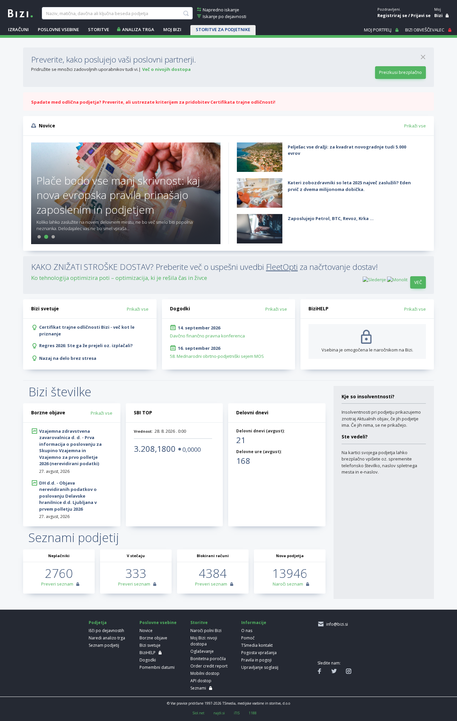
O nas (246, 630)
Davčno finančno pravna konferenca (207, 336)
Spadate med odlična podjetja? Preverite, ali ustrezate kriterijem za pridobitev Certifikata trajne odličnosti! (153, 102)
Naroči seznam (288, 584)
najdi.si (219, 713)
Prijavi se (421, 15)
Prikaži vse (415, 126)
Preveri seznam (57, 584)
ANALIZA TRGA (138, 29)
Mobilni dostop (204, 673)
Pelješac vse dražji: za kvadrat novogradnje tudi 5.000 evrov (347, 150)
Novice (146, 630)
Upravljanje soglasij (259, 667)
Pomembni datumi (157, 667)
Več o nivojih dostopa (166, 69)
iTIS (237, 713)
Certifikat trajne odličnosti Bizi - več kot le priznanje (86, 330)
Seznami (198, 688)
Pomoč (248, 638)
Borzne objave (153, 638)
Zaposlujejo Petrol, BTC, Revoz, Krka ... (331, 218)
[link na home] (20, 13)
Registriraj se (392, 15)
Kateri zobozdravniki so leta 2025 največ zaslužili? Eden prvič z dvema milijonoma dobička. (349, 186)
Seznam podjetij (104, 645)
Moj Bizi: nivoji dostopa (203, 641)
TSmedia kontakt (257, 645)
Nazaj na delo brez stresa (67, 358)
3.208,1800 (155, 448)
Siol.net (198, 713)
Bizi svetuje (150, 645)
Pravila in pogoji (256, 660)
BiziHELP (148, 652)
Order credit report (208, 666)
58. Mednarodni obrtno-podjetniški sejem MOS (217, 356)
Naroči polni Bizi (205, 630)
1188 (253, 713)
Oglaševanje (202, 651)
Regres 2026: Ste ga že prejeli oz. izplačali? (86, 345)
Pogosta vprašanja (259, 652)
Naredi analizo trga (107, 638)
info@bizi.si (336, 624)
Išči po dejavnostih (106, 630)
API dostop (200, 681)
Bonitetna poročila (208, 658)
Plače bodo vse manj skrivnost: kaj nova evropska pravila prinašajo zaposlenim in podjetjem (118, 194)
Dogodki (148, 660)
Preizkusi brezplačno (400, 72)
